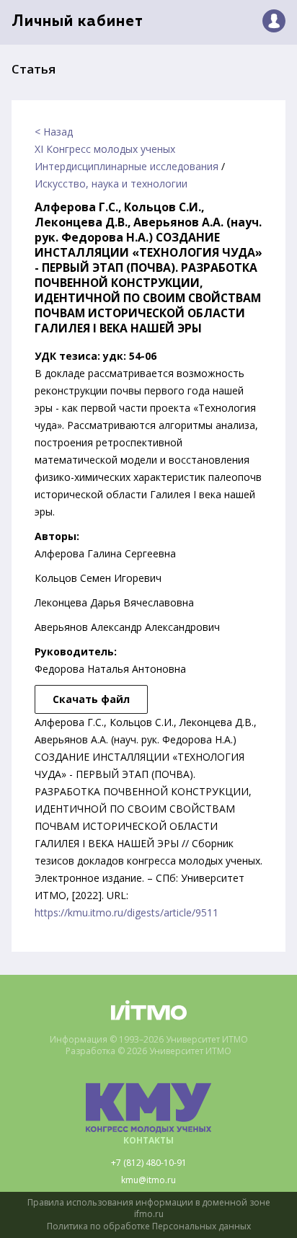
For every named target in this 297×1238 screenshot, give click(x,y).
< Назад (54, 131)
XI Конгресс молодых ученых (105, 149)
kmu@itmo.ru (148, 1180)
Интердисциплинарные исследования (126, 166)
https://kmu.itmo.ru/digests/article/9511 (126, 912)
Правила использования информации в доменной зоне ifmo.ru (148, 1209)
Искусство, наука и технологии (111, 183)
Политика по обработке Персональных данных (149, 1226)
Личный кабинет (77, 22)
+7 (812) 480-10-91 (149, 1163)
